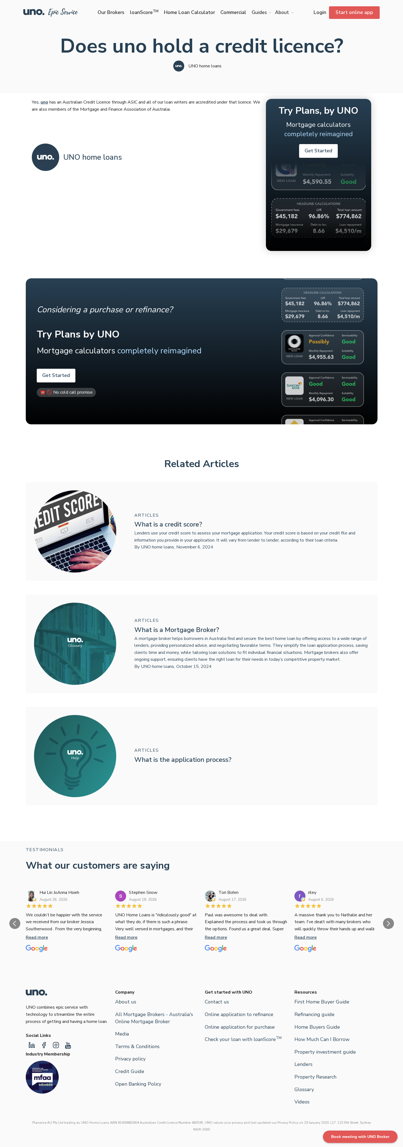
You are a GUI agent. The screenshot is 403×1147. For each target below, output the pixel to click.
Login (320, 12)
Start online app (354, 12)
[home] (50, 12)
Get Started (318, 150)
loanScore (144, 12)
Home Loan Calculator (189, 12)
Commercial (233, 12)
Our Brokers (111, 12)
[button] (260, 12)
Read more (37, 937)
